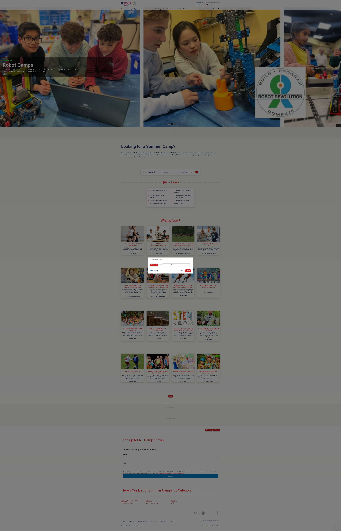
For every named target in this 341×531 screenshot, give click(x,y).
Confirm (188, 270)
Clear (181, 270)
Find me (154, 265)
